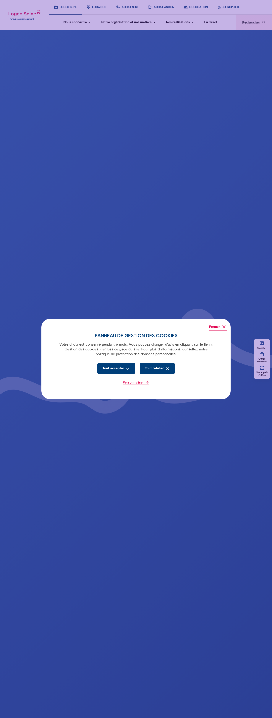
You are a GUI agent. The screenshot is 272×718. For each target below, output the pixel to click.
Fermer (214, 326)
